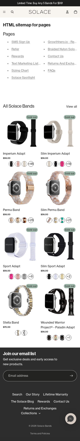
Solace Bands (44, 425)
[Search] (12, 12)
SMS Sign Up (21, 42)
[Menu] (4, 12)
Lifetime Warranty (55, 394)
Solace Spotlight (23, 77)
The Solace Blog (22, 401)
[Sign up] (71, 376)
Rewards (18, 56)
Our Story (32, 394)
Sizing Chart (20, 70)
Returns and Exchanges (40, 408)
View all (71, 106)
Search (17, 394)
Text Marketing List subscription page (38, 63)
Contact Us (55, 56)
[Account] (67, 12)
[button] (70, 418)
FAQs (51, 70)
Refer (15, 49)
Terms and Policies (40, 433)
